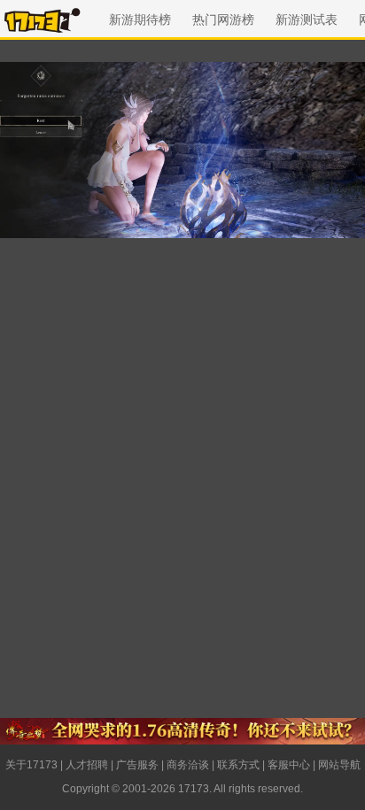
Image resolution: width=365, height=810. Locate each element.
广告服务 (137, 765)
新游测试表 (307, 19)
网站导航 (339, 765)
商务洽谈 (188, 765)
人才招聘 (87, 765)
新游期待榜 (140, 19)
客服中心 (289, 765)
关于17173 (31, 765)
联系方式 (238, 765)
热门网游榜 (223, 19)
